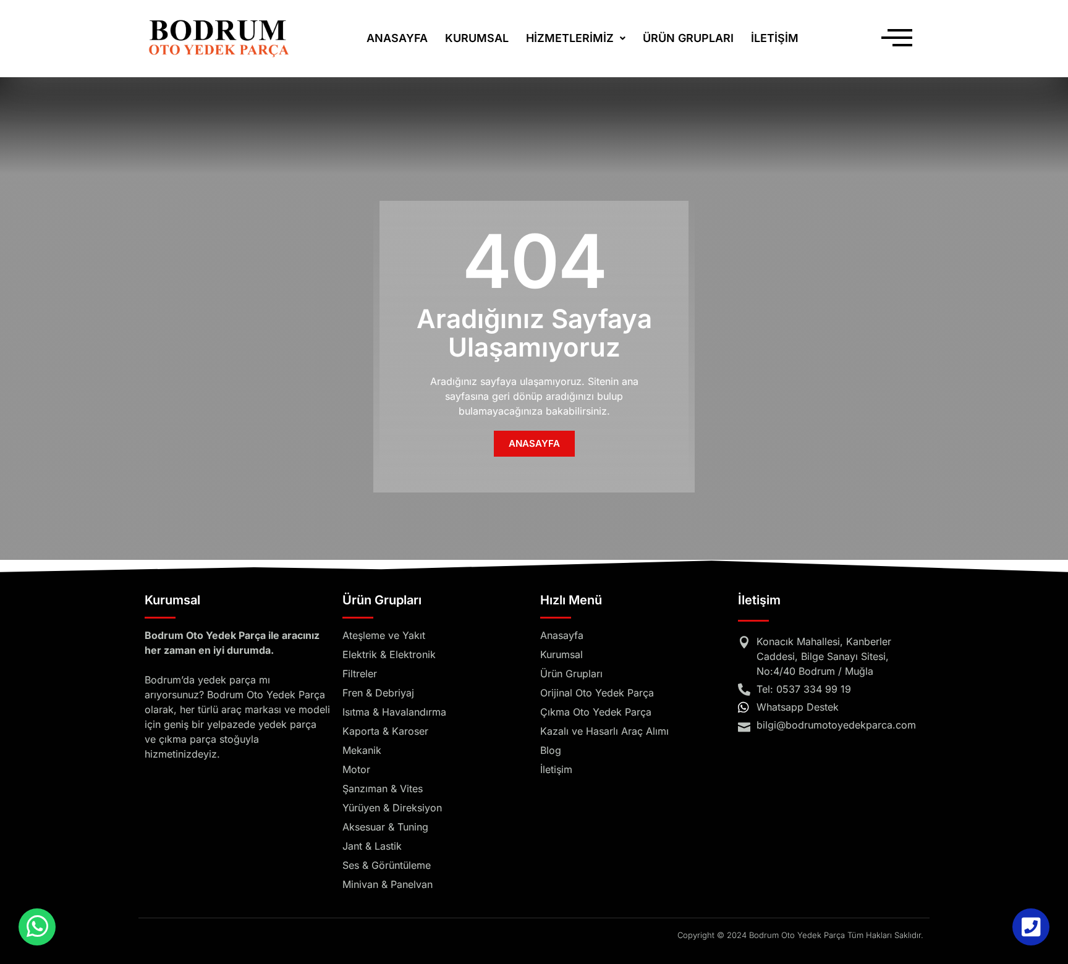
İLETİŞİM (775, 38)
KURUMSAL (477, 38)
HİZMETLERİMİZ (570, 38)
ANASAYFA (397, 38)
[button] (575, 38)
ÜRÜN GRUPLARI (688, 38)
